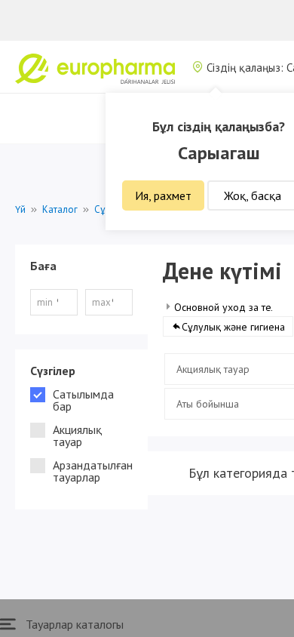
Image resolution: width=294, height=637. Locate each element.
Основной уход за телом (231, 307)
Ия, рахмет (163, 195)
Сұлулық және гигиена (233, 327)
